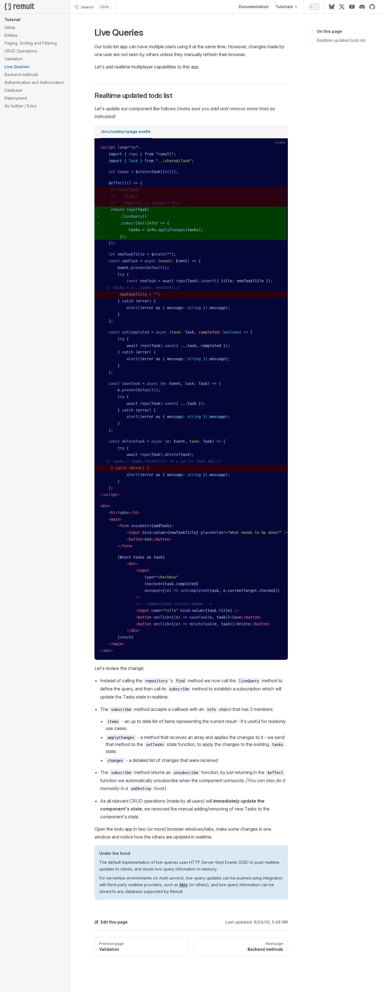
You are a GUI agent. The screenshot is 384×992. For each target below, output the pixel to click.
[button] (34, 20)
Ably (183, 884)
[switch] (314, 7)
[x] (342, 7)
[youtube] (352, 7)
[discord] (362, 7)
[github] (372, 7)
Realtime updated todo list (341, 40)
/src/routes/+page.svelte (126, 131)
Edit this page (114, 922)
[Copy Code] (278, 147)
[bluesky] (332, 7)
